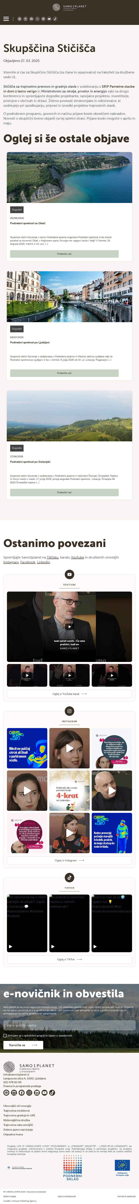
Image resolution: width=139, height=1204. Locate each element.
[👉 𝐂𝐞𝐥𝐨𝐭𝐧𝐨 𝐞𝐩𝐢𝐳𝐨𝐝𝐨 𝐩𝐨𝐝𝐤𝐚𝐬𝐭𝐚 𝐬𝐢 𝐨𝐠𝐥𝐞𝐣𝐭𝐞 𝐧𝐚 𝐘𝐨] (27, 833)
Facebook (27, 562)
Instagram (11, 562)
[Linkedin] (37, 1093)
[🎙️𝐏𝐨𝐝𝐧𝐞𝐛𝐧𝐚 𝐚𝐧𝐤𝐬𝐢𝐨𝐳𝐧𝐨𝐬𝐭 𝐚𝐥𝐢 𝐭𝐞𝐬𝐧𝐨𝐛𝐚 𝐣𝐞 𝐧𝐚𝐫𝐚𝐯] (27, 790)
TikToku (52, 557)
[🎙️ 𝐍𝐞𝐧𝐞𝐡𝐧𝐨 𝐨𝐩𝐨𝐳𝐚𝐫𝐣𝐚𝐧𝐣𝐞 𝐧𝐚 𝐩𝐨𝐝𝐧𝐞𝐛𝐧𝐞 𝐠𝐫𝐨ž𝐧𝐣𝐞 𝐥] (112, 790)
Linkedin (43, 562)
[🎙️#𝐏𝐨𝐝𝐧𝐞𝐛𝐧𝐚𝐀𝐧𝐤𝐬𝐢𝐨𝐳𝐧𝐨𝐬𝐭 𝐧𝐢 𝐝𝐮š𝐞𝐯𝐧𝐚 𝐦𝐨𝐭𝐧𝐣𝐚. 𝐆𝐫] (69, 833)
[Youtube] (44, 1093)
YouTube (77, 557)
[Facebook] (22, 1093)
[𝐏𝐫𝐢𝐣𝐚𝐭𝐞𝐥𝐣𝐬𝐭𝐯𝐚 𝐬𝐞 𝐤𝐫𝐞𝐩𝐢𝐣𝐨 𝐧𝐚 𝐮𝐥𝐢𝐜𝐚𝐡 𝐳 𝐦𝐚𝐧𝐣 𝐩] (69, 790)
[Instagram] (29, 1093)
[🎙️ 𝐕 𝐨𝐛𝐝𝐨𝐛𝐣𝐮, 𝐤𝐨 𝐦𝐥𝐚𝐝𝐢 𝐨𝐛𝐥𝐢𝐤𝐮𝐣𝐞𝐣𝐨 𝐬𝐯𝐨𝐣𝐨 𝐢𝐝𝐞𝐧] (69, 748)
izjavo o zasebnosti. (60, 1035)
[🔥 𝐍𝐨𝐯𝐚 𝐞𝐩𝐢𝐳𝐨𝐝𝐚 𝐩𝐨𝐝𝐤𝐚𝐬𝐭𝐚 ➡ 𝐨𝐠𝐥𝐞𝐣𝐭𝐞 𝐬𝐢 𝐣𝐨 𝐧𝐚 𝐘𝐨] (112, 748)
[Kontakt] (6, 1093)
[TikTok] (52, 1093)
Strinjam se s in (40, 1035)
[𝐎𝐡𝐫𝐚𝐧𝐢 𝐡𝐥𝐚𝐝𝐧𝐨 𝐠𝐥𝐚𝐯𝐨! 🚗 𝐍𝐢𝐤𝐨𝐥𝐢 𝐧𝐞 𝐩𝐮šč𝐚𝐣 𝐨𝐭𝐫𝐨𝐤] (27, 748)
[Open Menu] (6, 19)
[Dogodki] (14, 1093)
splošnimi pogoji (34, 1035)
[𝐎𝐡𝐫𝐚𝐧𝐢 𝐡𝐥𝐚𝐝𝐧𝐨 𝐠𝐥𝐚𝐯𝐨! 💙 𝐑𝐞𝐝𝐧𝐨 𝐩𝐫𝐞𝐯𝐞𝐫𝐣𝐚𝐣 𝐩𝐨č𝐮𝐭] (112, 833)
